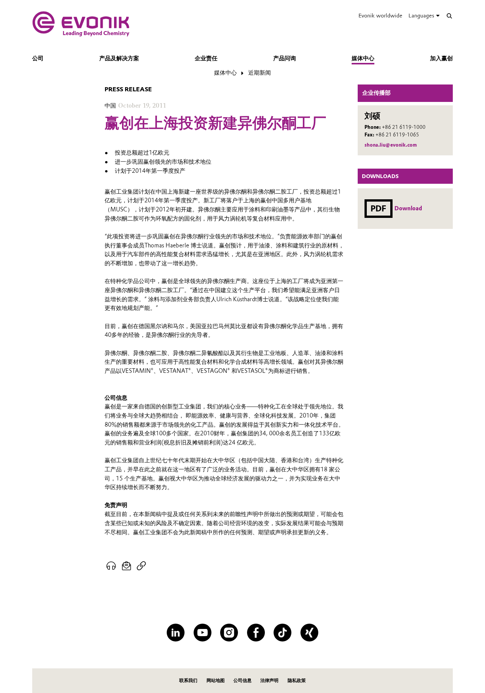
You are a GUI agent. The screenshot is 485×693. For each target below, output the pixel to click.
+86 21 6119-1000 (404, 127)
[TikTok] (282, 632)
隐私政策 (297, 680)
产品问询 (284, 58)
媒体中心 (363, 58)
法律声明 (269, 680)
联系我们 (188, 680)
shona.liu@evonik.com (391, 145)
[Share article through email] (126, 566)
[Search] (449, 15)
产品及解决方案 (119, 58)
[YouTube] (202, 632)
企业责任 (206, 58)
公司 (38, 58)
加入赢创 (441, 58)
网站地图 (216, 680)
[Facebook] (256, 632)
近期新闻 (259, 72)
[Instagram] (229, 632)
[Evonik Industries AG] (81, 23)
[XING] (309, 632)
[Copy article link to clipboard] (141, 566)
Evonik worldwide (380, 15)
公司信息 (242, 680)
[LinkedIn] (176, 632)
